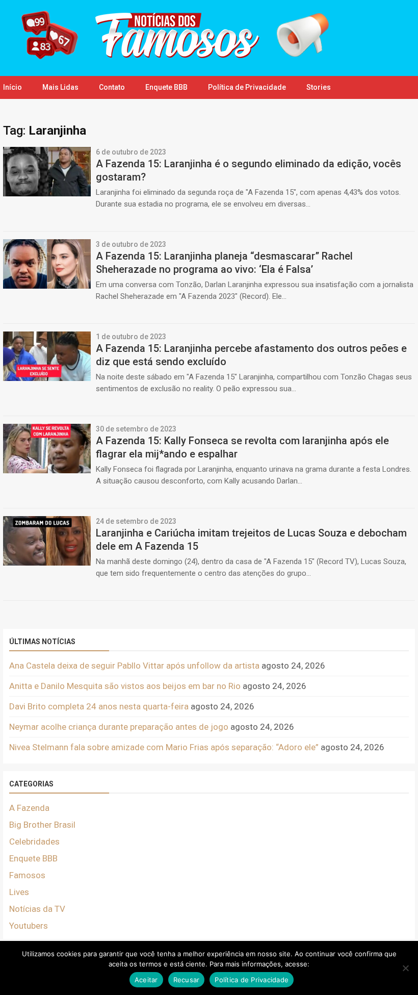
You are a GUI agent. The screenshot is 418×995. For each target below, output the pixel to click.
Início (12, 87)
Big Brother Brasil (42, 825)
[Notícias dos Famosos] (168, 59)
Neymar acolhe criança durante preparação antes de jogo (118, 727)
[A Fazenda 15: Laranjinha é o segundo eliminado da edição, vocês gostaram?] (47, 193)
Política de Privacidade (247, 87)
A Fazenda (29, 808)
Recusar (186, 980)
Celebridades (34, 841)
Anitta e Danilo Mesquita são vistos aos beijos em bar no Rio (125, 686)
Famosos (27, 875)
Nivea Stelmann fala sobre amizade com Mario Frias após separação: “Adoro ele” (164, 747)
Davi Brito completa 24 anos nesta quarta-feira (99, 706)
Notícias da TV (37, 909)
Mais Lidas (60, 87)
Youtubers (28, 926)
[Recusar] (405, 968)
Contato (112, 87)
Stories (318, 87)
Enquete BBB (166, 87)
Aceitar (146, 980)
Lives (19, 892)
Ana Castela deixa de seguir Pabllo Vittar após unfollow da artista (134, 665)
